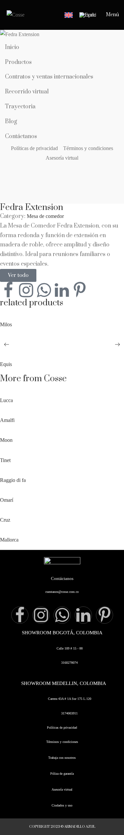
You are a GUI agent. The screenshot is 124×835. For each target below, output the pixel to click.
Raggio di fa (13, 480)
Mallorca (9, 540)
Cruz (5, 520)
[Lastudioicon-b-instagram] (26, 290)
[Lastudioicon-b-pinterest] (79, 290)
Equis (6, 364)
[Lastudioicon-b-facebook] (8, 290)
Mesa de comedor (45, 216)
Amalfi (7, 420)
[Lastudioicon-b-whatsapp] (44, 290)
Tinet (5, 460)
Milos (6, 324)
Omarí (6, 500)
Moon (6, 440)
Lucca (6, 400)
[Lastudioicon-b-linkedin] (83, 615)
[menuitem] (68, 15)
